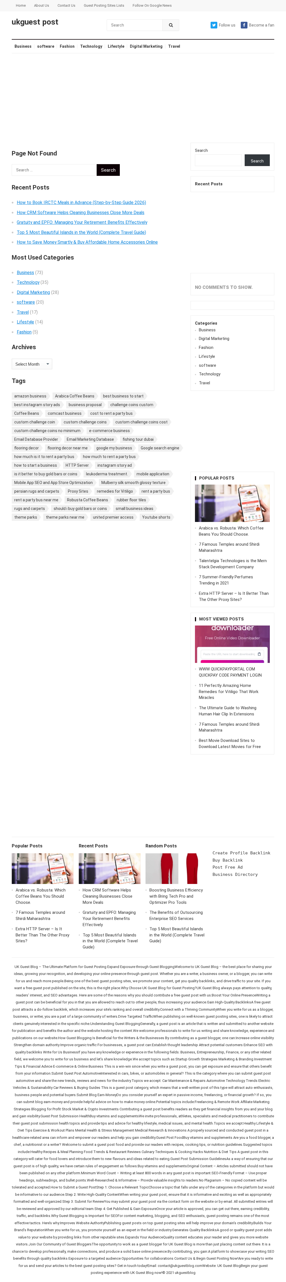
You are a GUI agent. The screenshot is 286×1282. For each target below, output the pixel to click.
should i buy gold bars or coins (80, 508)
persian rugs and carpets (36, 491)
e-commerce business (109, 430)
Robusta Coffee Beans (87, 500)
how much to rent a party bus (109, 456)
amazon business (30, 396)
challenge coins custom (131, 404)
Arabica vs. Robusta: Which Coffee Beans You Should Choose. (41, 896)
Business (23, 46)
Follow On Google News (152, 5)
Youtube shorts (156, 517)
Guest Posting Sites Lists (104, 5)
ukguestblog (185, 1273)
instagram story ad (114, 465)
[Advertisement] (143, 98)
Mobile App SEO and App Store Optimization (53, 482)
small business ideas (134, 508)
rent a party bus (156, 491)
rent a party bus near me (36, 500)
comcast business (65, 413)
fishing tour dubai (138, 439)
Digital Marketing (146, 46)
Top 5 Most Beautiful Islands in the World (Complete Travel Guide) (81, 232)
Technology (91, 46)
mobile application (153, 474)
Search (201, 150)
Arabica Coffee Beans (74, 396)
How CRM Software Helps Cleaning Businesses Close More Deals (80, 212)
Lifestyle (116, 46)
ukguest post (35, 22)
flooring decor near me (67, 448)
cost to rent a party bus (111, 413)
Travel (174, 46)
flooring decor (26, 448)
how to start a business (35, 465)
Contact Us (66, 5)
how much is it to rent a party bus (44, 456)
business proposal (85, 404)
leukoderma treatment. (107, 474)
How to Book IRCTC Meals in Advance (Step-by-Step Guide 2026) (81, 202)
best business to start (123, 396)
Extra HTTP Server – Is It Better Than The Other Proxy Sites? (42, 935)
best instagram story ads (37, 404)
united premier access (113, 517)
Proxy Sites (78, 491)
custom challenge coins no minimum (47, 430)
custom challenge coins (85, 422)
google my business (114, 448)
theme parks (25, 517)
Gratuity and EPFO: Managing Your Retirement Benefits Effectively (82, 222)
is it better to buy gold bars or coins (45, 474)
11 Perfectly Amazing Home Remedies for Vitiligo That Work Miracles (228, 691)
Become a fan (261, 25)
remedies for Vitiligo (115, 491)
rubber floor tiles (131, 500)
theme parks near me (65, 517)
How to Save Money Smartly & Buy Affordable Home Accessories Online (87, 242)
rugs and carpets (29, 508)
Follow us (227, 25)
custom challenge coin (34, 422)
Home (21, 5)
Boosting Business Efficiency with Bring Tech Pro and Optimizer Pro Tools (176, 896)
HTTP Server (77, 465)
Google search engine (160, 448)
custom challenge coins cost (141, 422)
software (45, 46)
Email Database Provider (36, 439)
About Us (41, 5)
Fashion (67, 46)
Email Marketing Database (90, 439)
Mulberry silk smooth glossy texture (133, 482)
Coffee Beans (26, 413)
